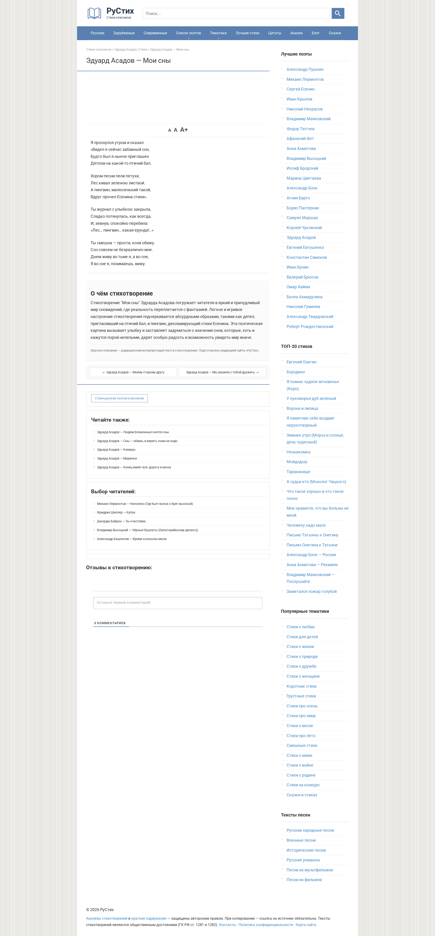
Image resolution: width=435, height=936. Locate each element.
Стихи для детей (302, 636)
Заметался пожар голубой (312, 591)
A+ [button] (184, 129)
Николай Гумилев (303, 306)
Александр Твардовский (310, 316)
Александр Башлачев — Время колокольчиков (132, 539)
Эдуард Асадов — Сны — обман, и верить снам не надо (137, 441)
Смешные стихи (302, 745)
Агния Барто (298, 198)
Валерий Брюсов (302, 277)
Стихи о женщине (303, 676)
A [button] (169, 130)
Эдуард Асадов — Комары (116, 449)
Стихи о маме (299, 755)
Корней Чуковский (304, 227)
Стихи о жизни (300, 646)
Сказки (335, 33)
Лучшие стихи (247, 33)
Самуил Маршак (302, 217)
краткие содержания (149, 918)
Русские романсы (303, 860)
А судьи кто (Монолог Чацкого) (316, 481)
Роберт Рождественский (310, 326)
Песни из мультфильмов (310, 870)
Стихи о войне (300, 765)
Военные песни (301, 840)
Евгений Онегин (302, 361)
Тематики (218, 33)
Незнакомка (298, 452)
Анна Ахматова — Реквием (312, 564)
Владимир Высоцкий (306, 158)
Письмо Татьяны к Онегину (312, 535)
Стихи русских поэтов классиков (119, 398)
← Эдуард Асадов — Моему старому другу (133, 372)
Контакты (227, 925)
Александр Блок (302, 188)
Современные (155, 33)
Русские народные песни (310, 830)
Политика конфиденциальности (266, 925)
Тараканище (298, 471)
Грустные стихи (301, 696)
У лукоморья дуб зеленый (311, 398)
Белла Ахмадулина (305, 296)
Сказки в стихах (302, 794)
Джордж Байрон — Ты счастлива (121, 521)
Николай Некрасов (305, 109)
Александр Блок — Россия (311, 554)
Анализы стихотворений (106, 918)
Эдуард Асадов (301, 237)
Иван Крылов (299, 99)
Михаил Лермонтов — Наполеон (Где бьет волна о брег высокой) (145, 504)
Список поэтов (188, 33)
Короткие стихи (302, 686)
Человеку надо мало (306, 525)
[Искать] (338, 13)
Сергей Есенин (300, 89)
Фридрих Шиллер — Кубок (116, 512)
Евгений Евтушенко (305, 247)
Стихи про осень (302, 706)
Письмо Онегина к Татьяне (312, 545)
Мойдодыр (297, 461)
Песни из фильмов (304, 879)
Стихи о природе (302, 656)
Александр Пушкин (305, 69)
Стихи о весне (300, 725)
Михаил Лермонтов (305, 79)
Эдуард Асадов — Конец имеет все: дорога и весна (134, 467)
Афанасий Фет (300, 138)
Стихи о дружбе (302, 666)
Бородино (296, 371)
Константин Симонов (307, 257)
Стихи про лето (301, 735)
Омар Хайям (298, 286)
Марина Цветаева (304, 178)
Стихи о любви (300, 626)
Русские (97, 33)
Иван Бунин (298, 267)
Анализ (296, 33)
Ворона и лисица (302, 408)
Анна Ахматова (301, 148)
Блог (316, 33)
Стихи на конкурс (303, 784)
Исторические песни (306, 850)
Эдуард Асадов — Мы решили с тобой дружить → (222, 372)
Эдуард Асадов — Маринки (117, 458)
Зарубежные (124, 33)
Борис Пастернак (303, 207)
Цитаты (274, 33)
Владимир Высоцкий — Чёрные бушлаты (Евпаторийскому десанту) (147, 530)
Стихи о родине (301, 775)
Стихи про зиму (301, 715)
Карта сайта (306, 925)
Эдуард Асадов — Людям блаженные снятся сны (133, 432)
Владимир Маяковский (309, 118)
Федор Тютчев (300, 128)
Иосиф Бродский (302, 168)
